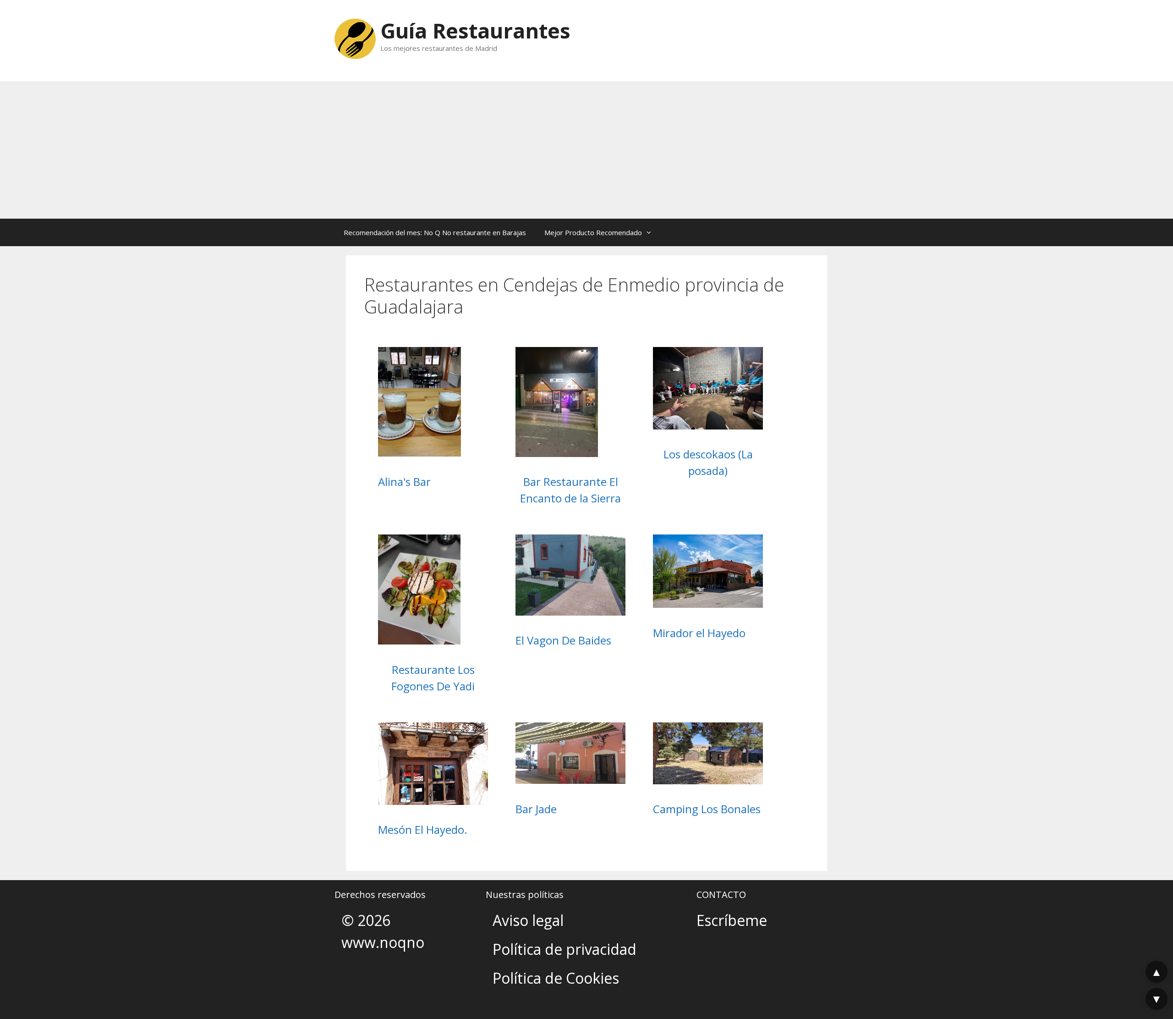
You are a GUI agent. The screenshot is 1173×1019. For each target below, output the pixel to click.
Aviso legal (528, 920)
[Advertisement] (586, 150)
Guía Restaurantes (475, 30)
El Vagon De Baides (563, 640)
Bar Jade (536, 808)
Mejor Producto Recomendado (593, 232)
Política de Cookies (556, 978)
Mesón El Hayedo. (422, 829)
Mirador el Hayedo (699, 632)
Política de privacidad (564, 949)
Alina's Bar (404, 481)
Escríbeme (731, 920)
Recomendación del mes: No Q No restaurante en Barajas (435, 232)
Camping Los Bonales (707, 808)
